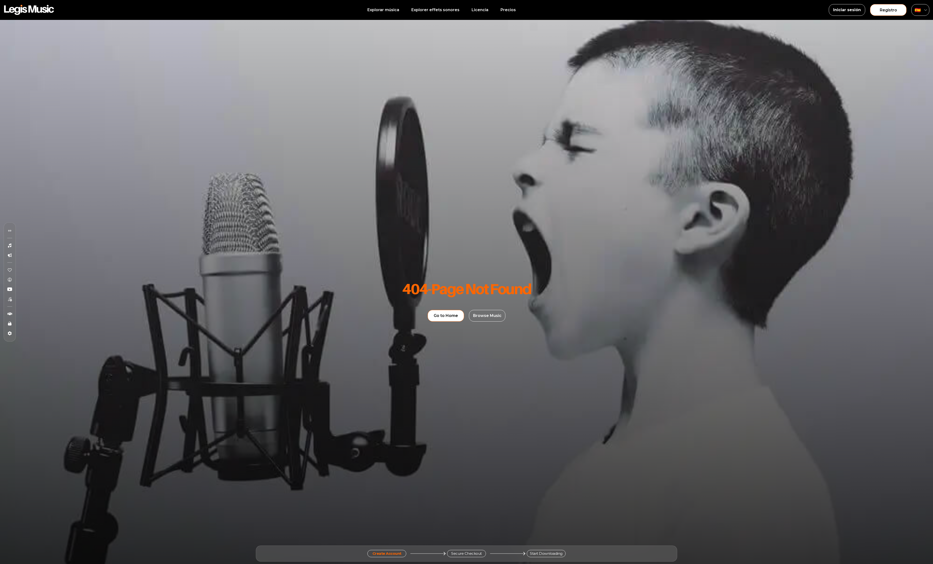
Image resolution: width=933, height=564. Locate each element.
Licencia (480, 10)
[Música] (9, 245)
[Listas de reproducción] (9, 299)
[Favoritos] (9, 270)
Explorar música (383, 10)
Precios (508, 10)
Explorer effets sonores (435, 10)
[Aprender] (9, 324)
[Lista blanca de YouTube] (9, 289)
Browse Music (487, 315)
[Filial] (9, 314)
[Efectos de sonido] (9, 255)
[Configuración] (9, 333)
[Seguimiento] (9, 231)
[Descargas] (9, 280)
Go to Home (446, 315)
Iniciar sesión (847, 10)
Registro (888, 10)
